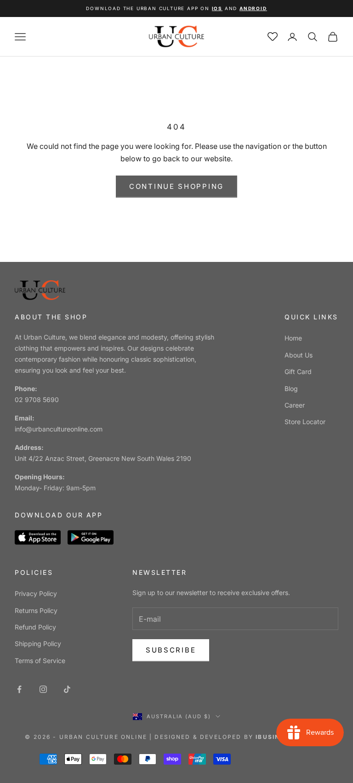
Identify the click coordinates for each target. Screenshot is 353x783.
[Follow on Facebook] (19, 689)
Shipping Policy (38, 643)
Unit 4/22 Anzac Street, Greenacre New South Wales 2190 (103, 458)
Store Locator (305, 422)
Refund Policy (35, 627)
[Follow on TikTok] (67, 689)
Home (293, 338)
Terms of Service (40, 660)
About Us (299, 355)
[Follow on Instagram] (43, 689)
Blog (291, 388)
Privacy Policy (36, 593)
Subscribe (171, 650)
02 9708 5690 (37, 399)
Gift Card (298, 371)
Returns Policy (36, 610)
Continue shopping (176, 186)
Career (295, 405)
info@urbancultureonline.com (58, 429)
